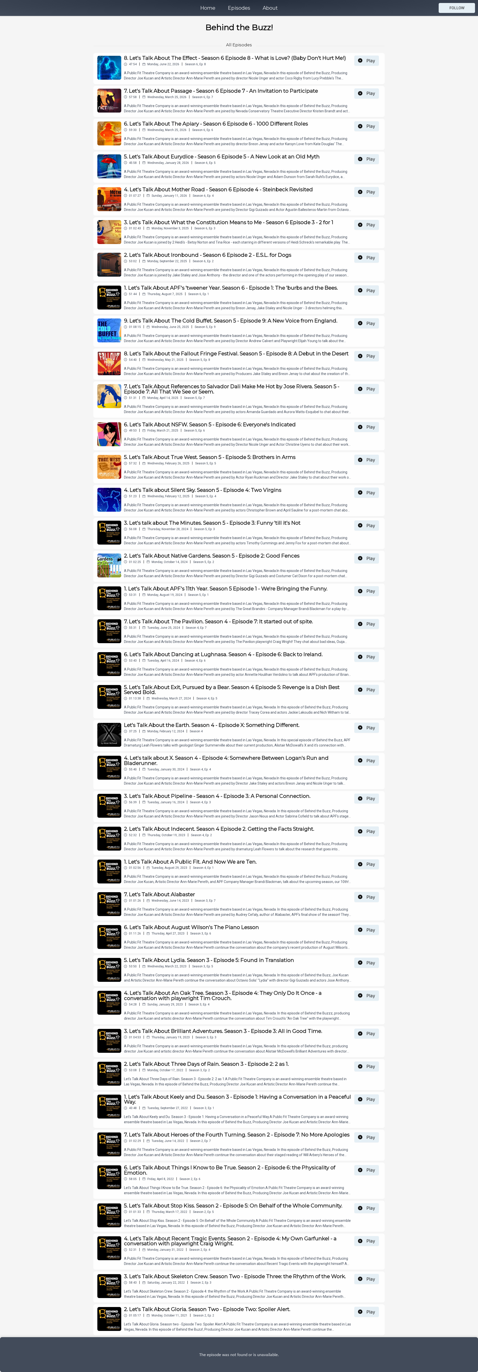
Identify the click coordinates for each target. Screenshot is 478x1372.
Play (370, 60)
